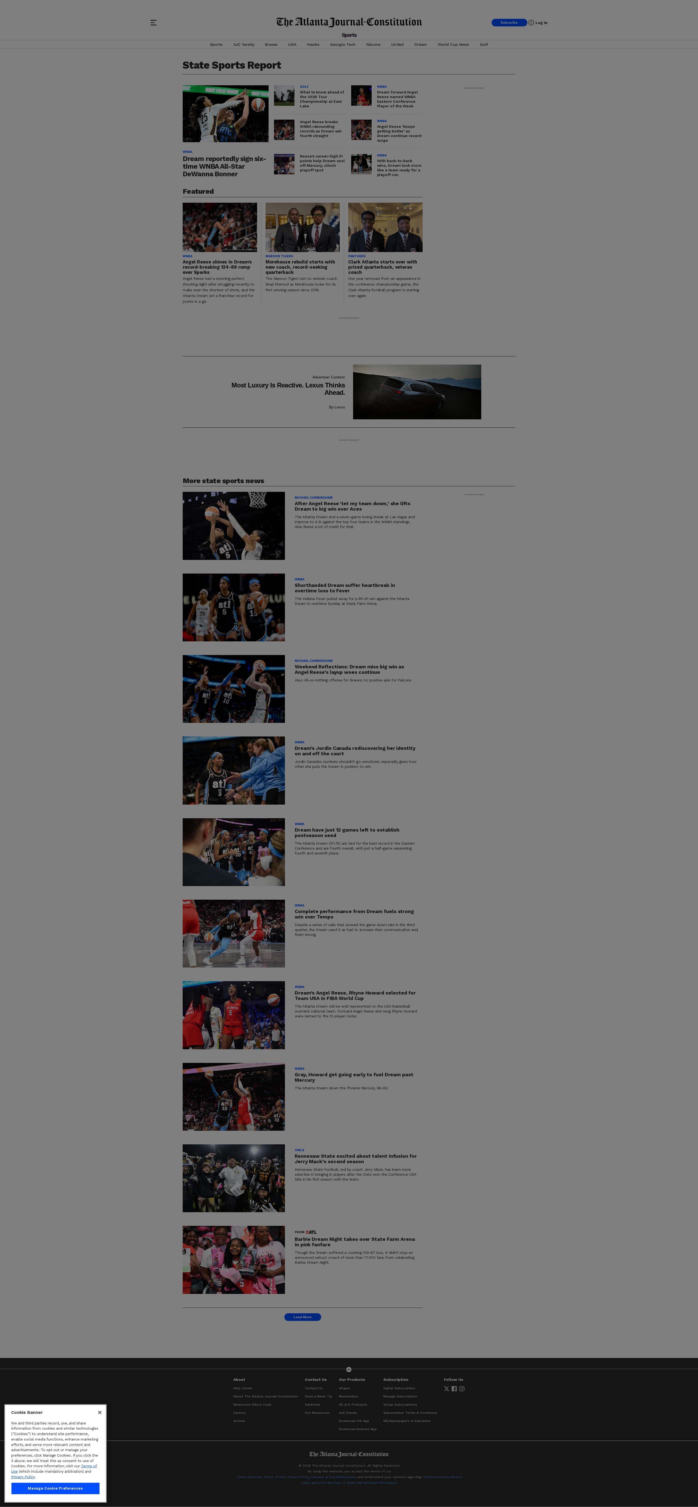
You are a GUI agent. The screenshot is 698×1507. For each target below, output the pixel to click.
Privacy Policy (23, 1477)
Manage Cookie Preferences (55, 1488)
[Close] (100, 1412)
